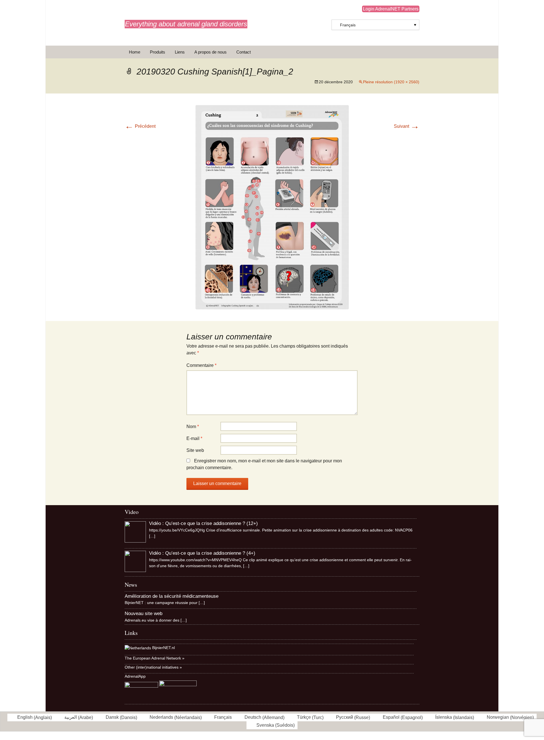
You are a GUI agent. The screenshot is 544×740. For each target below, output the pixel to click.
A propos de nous (210, 52)
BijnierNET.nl (163, 647)
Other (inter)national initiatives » (153, 667)
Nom (192, 426)
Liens (180, 52)
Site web (195, 450)
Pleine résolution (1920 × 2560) (391, 82)
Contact (243, 52)
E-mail (194, 438)
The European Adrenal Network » (154, 658)
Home (134, 52)
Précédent (140, 126)
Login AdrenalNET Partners (390, 9)
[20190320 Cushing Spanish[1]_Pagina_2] (272, 207)
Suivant (406, 126)
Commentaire (201, 365)
